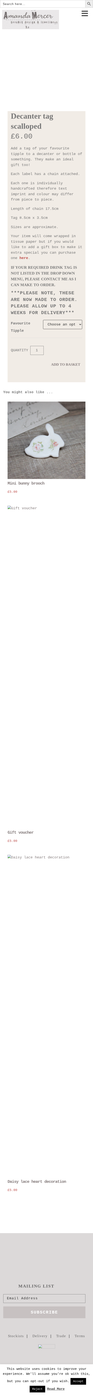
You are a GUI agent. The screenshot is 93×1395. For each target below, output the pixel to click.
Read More (56, 1389)
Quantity (19, 350)
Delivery (40, 1336)
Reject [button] (37, 1389)
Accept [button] (78, 1381)
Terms (80, 1336)
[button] (85, 14)
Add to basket (65, 364)
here (23, 258)
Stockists (16, 1336)
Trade (61, 1336)
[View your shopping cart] (86, 27)
